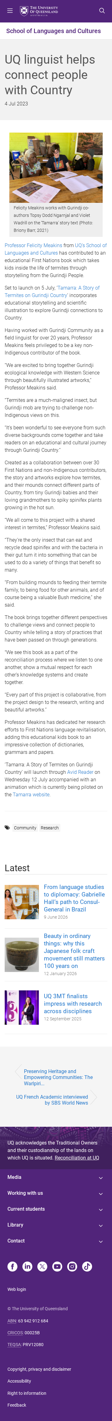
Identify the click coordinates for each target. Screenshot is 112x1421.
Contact (16, 1241)
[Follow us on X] (42, 1267)
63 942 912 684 (33, 1320)
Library (15, 1225)
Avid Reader (80, 772)
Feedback (16, 1405)
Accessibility (19, 1381)
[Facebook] (12, 1267)
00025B (32, 1332)
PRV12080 (33, 1344)
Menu (10, 11)
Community (25, 827)
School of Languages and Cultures (53, 31)
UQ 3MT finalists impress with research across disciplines (73, 1004)
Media (14, 1177)
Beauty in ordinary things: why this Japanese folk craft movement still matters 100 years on (74, 950)
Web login (16, 1289)
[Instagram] (72, 1267)
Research (50, 827)
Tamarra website (31, 795)
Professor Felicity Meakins (33, 245)
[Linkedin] (27, 1267)
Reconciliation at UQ (77, 1158)
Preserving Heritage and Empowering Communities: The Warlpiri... (58, 1077)
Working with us (25, 1193)
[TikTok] (87, 1267)
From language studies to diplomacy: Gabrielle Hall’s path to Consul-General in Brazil (74, 898)
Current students (26, 1209)
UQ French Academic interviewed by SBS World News (52, 1100)
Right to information (26, 1393)
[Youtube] (57, 1267)
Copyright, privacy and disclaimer (39, 1369)
